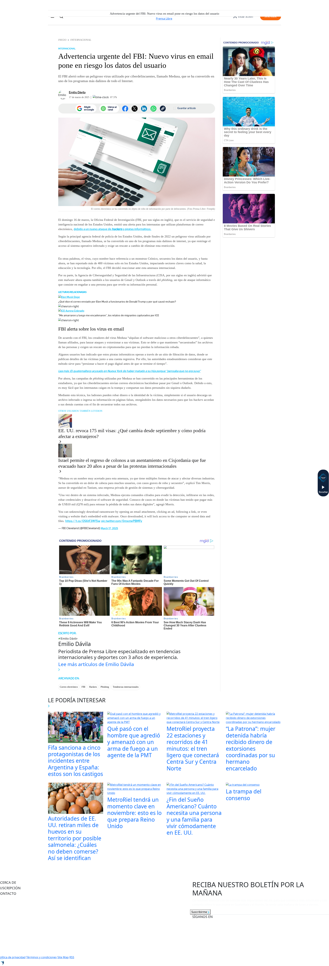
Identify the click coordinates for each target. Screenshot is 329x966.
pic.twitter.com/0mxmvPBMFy (121, 521)
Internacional (80, 40)
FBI (83, 687)
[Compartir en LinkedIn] (144, 109)
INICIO (62, 40)
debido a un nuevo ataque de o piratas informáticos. (112, 229)
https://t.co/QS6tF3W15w (82, 521)
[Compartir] (153, 109)
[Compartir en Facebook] (125, 109)
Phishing (105, 687)
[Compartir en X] (134, 109)
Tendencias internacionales (125, 687)
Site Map (63, 957)
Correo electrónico (69, 687)
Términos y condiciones (41, 957)
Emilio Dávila (77, 92)
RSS (71, 957)
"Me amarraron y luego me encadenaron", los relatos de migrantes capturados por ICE (108, 315)
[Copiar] (163, 108)
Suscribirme (199, 912)
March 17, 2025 (109, 528)
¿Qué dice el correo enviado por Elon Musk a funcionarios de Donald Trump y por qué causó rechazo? (117, 301)
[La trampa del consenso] (243, 785)
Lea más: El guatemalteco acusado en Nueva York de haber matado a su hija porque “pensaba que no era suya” (129, 371)
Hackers (93, 687)
